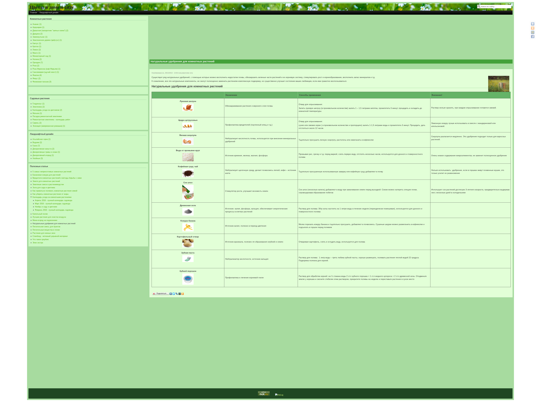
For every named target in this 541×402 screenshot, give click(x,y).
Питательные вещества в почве (46, 230)
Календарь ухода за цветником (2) (47, 110)
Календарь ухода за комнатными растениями (52, 197)
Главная (33, 13)
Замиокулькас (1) (40, 37)
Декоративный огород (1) (43, 155)
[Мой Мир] (179, 294)
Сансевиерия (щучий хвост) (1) (46, 72)
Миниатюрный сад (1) (42, 56)
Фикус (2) (36, 78)
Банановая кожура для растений (46, 175)
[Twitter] (173, 294)
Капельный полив (40, 214)
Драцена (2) (37, 34)
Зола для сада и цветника (44, 188)
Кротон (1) (37, 47)
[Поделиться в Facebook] (532, 36)
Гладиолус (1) (38, 104)
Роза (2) (36, 66)
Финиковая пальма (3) (42, 82)
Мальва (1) (37, 113)
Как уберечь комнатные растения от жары (50, 194)
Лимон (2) (37, 50)
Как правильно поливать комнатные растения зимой (55, 191)
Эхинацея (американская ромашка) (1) (49, 126)
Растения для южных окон (44, 233)
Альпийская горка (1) (41, 139)
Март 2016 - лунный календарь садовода (52, 204)
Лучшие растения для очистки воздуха (49, 217)
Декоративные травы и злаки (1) (46, 152)
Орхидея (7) (38, 63)
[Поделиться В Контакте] (532, 24)
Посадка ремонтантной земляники (47, 116)
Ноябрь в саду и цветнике (46, 207)
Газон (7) (36, 146)
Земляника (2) (39, 107)
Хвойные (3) (38, 158)
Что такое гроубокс (41, 239)
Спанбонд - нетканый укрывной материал (50, 236)
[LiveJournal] (176, 294)
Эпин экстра (38, 243)
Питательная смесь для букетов (46, 227)
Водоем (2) (37, 142)
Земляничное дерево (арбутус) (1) (47, 40)
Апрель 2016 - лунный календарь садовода (53, 200)
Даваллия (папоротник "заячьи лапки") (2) (50, 31)
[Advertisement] (331, 37)
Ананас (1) (37, 24)
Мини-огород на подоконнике (45, 220)
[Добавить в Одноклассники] (532, 28)
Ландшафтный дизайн (48, 13)
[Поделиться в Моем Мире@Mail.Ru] (532, 32)
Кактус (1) (37, 43)
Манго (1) (36, 53)
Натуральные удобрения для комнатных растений (54, 224)
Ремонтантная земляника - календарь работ (51, 120)
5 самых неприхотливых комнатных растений (52, 172)
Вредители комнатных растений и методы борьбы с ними (57, 178)
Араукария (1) (38, 27)
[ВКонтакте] (170, 294)
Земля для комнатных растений (46, 181)
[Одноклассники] (182, 294)
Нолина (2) (37, 59)
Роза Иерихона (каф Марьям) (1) (46, 69)
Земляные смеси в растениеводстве (48, 184)
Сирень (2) (37, 123)
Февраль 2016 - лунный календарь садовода (54, 210)
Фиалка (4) (37, 75)
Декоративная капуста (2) (43, 149)
